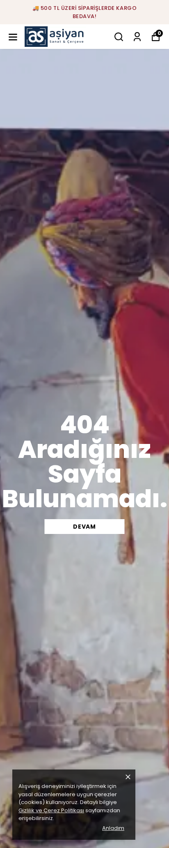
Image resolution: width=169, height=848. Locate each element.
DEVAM (84, 526)
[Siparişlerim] (137, 37)
